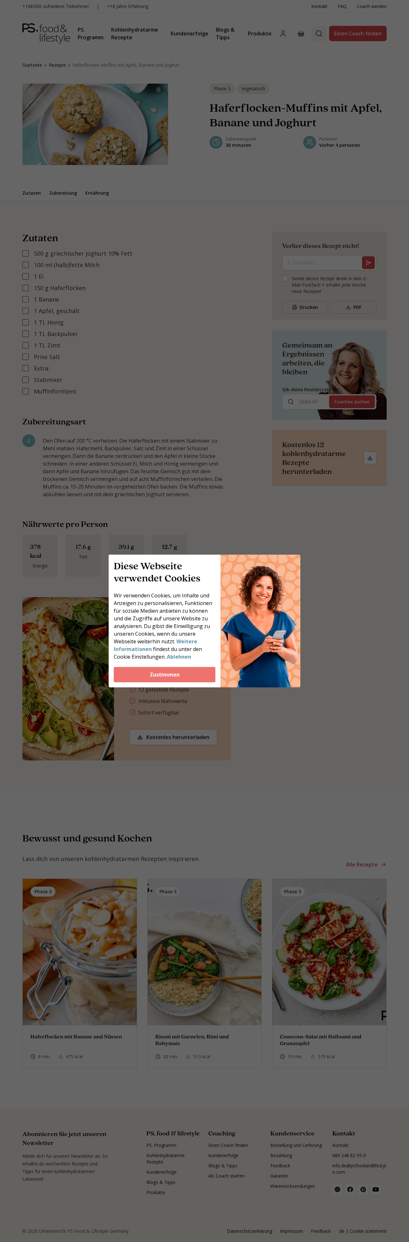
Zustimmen (165, 674)
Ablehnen (179, 656)
